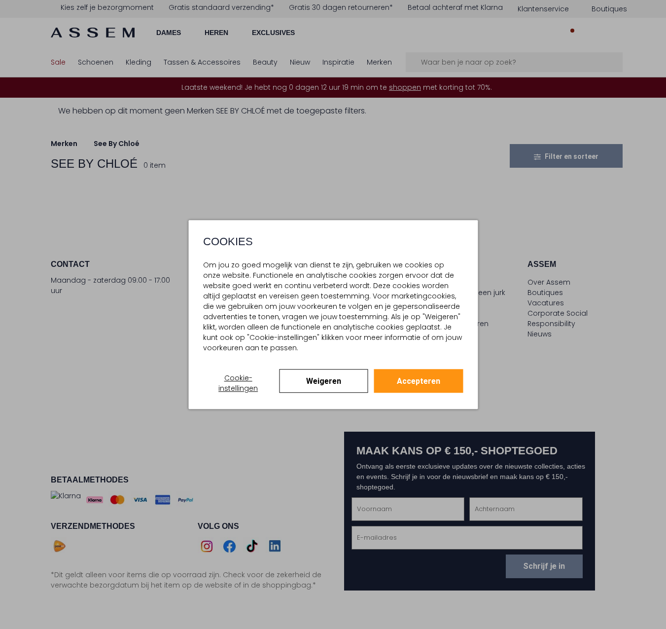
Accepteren (418, 381)
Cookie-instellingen (238, 383)
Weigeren (323, 381)
